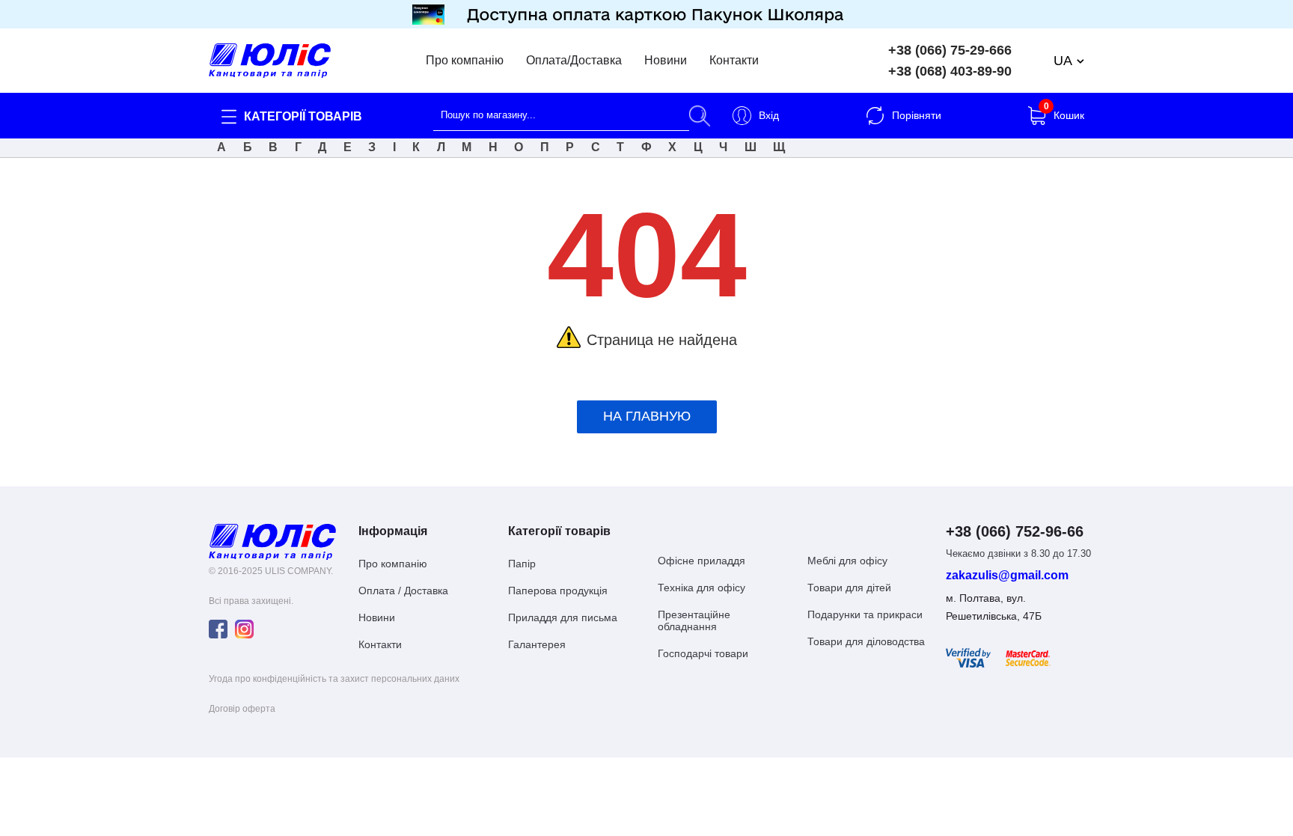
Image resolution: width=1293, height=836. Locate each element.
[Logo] (272, 541)
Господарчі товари (703, 653)
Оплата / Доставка (403, 591)
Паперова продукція (558, 591)
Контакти (734, 61)
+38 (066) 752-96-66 (1014, 531)
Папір (522, 564)
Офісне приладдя (701, 561)
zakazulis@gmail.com (1007, 576)
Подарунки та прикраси (865, 614)
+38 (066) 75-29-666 (950, 50)
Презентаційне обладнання (694, 620)
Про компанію (465, 61)
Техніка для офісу (701, 588)
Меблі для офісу (847, 561)
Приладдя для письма (562, 617)
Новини (665, 61)
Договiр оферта (242, 709)
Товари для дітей (849, 588)
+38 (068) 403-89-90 (950, 71)
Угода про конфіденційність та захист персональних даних (334, 679)
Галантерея (537, 644)
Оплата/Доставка (574, 61)
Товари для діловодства (866, 641)
